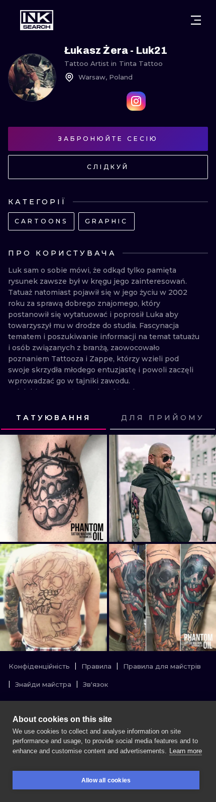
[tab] (53, 418)
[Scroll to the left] (17, 418)
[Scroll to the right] (199, 418)
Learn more (185, 751)
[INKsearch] (36, 20)
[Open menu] (196, 20)
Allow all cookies (106, 780)
